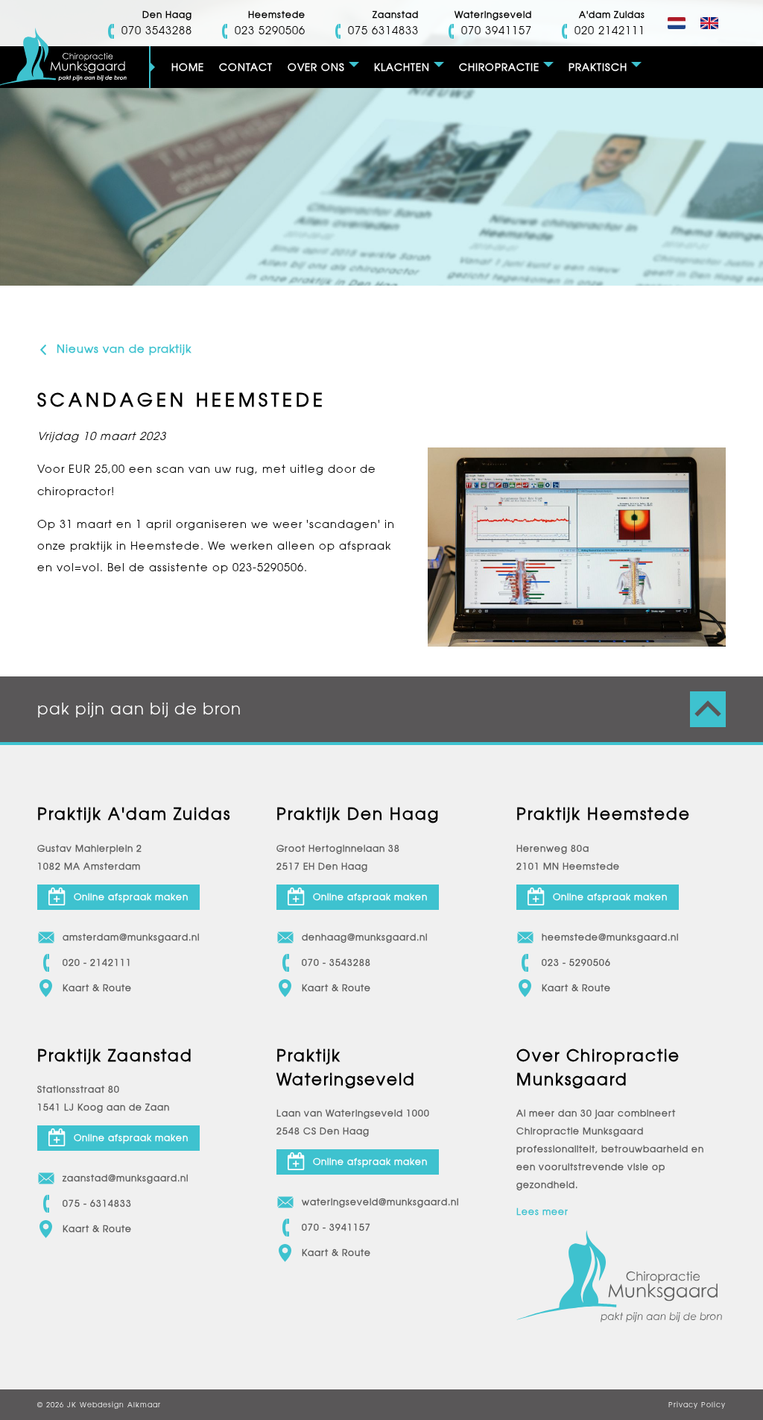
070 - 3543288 (336, 963)
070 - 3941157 (336, 1227)
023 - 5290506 (576, 963)
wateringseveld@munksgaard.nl (380, 1202)
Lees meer (542, 1212)
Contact (246, 67)
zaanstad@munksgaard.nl (126, 1178)
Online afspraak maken (131, 897)
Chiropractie (499, 67)
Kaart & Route (97, 988)
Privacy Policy (697, 1405)
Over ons (316, 67)
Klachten (402, 67)
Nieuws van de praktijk (122, 348)
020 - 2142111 (97, 963)
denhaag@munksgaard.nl (365, 937)
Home (187, 67)
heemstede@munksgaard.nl (610, 937)
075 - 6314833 (97, 1203)
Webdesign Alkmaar (120, 1405)
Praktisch (598, 67)
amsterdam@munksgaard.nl (131, 937)
